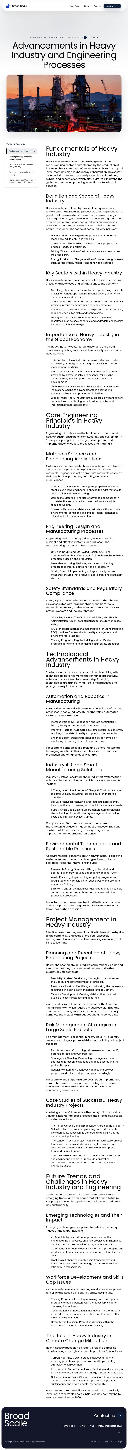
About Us (95, 1441)
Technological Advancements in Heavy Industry (22, 165)
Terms (113, 1441)
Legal (120, 1441)
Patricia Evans (93, 37)
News (82, 1425)
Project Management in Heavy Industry (21, 173)
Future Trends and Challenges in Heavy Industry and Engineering (22, 181)
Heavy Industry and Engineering (47, 37)
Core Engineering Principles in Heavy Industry (21, 158)
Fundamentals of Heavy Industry (22, 151)
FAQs (91, 1425)
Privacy (105, 1441)
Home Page (68, 1425)
